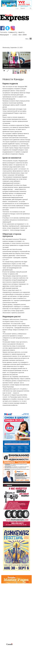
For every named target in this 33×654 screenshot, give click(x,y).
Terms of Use (5, 646)
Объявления (5, 622)
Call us (3, 630)
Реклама (4, 614)
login (17, 8)
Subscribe (4, 634)
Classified (4, 636)
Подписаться (5, 616)
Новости (4, 618)
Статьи (3, 620)
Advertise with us (6, 632)
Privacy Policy (11, 646)
